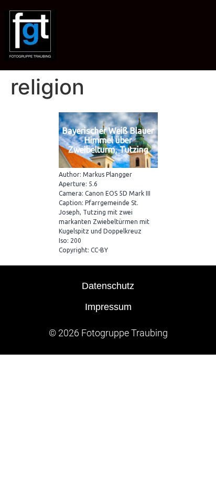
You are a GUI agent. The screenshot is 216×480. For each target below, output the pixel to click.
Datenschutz (108, 286)
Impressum (108, 307)
